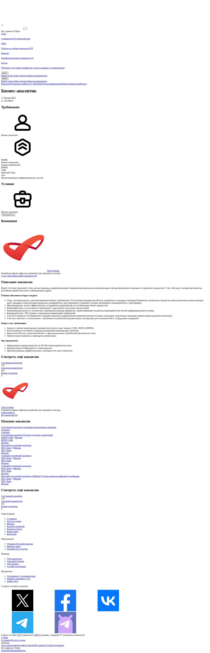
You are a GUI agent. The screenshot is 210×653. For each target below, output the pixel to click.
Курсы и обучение (33, 84)
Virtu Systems (53, 271)
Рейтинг (66, 84)
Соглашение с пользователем (21, 576)
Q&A (8, 650)
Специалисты (17, 84)
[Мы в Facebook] (65, 610)
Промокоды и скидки (17, 549)
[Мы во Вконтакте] (108, 610)
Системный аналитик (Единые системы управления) (27, 435)
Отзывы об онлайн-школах (20, 544)
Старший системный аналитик (16, 455)
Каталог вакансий (15, 526)
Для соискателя (14, 558)
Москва (18, 437)
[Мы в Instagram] (151, 610)
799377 (37, 635)
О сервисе (12, 518)
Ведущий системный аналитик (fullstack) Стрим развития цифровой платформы (40, 476)
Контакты (11, 534)
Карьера (15, 650)
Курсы (22, 650)
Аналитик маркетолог (12, 368)
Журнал (83, 84)
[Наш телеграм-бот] (65, 632)
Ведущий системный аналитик (16, 445)
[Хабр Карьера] (12, 28)
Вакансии (6, 84)
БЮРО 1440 (7, 437)
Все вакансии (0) (28, 276)
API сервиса (13, 564)
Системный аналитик (11, 363)
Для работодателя (15, 561)
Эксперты (47, 84)
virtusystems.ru (8, 412)
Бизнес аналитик (9, 373)
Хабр (3, 650)
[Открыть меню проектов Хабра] (2, 25)
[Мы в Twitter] (22, 610)
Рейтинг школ (14, 546)
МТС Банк (6, 448)
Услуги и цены (14, 521)
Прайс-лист (12, 581)
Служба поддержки (16, 566)
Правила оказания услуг (19, 579)
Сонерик (5, 430)
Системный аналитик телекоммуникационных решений (28, 427)
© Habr (4, 637)
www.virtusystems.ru (10, 276)
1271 (19, 635)
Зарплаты (74, 84)
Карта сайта (12, 531)
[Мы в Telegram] (22, 632)
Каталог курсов (14, 529)
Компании (57, 84)
